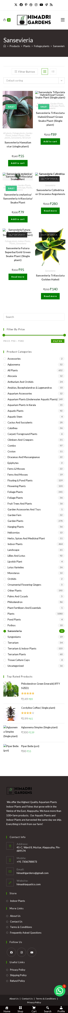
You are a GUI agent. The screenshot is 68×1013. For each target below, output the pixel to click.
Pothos (11, 625)
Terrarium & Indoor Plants (22, 648)
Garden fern (14, 515)
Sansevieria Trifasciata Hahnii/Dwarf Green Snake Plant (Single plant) (50, 118)
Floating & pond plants (20, 480)
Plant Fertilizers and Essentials (24, 607)
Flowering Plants (17, 486)
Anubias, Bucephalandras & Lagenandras (30, 387)
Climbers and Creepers (20, 439)
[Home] (4, 46)
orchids (12, 578)
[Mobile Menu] (63, 19)
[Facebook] (21, 4)
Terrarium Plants (17, 654)
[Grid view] (45, 71)
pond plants (14, 619)
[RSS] (51, 4)
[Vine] (46, 4)
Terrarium (26, 137)
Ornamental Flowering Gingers (24, 584)
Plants (61, 105)
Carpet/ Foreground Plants (22, 433)
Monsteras (13, 573)
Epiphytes (13, 462)
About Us (15, 915)
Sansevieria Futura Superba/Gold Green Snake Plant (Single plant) (18, 254)
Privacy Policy (17, 969)
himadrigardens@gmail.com (33, 872)
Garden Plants (56, 103)
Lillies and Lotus (16, 555)
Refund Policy (17, 980)
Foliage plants (18, 133)
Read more (50, 210)
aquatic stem (15, 416)
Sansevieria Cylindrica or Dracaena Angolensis (50, 192)
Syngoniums (14, 636)
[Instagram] (36, 4)
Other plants (15, 590)
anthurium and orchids (20, 381)
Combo (12, 445)
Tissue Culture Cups (19, 659)
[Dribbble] (31, 4)
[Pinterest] (26, 4)
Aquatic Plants (15, 410)
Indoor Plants (18, 135)
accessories (14, 358)
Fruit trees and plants (20, 503)
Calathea (12, 428)
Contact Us (16, 921)
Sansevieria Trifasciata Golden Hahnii (50, 277)
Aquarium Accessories (20, 393)
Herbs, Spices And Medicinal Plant (26, 538)
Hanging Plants (16, 526)
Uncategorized (16, 665)
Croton (11, 451)
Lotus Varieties (16, 567)
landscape (53, 105)
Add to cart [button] (18, 163)
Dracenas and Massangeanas (24, 457)
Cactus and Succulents (20, 422)
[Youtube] (41, 4)
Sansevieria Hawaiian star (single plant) (18, 144)
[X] (16, 4)
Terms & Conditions (21, 927)
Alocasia (12, 375)
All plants (7, 133)
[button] (59, 990)
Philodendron (15, 602)
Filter (57, 341)
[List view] (53, 71)
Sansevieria (59, 46)
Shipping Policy (18, 975)
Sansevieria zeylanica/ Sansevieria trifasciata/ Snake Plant (17, 198)
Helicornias (14, 532)
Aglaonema (14, 364)
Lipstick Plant (15, 561)
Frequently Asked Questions (25, 932)
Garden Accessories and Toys (24, 509)
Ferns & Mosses (16, 468)
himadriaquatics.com (29, 884)
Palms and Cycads (18, 596)
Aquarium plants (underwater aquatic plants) (32, 399)
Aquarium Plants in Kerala (22, 404)
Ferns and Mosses (18, 474)
